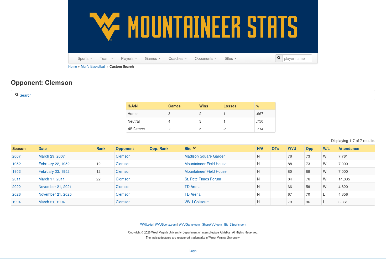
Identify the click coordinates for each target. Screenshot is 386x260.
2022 (16, 186)
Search (25, 95)
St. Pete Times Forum (203, 178)
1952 (16, 163)
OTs (275, 148)
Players (127, 58)
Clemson (123, 156)
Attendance (348, 148)
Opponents (204, 58)
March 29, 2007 (52, 156)
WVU (292, 148)
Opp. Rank (159, 148)
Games (151, 58)
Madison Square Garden (205, 156)
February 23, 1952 (54, 171)
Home (72, 66)
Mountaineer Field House (206, 163)
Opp (310, 148)
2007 (16, 156)
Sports (84, 58)
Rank (101, 148)
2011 (16, 178)
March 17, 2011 (52, 178)
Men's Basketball (93, 66)
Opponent (125, 148)
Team (105, 58)
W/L (326, 148)
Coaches (176, 58)
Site (188, 148)
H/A (260, 148)
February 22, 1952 (54, 163)
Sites (229, 58)
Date (43, 148)
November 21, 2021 (55, 186)
